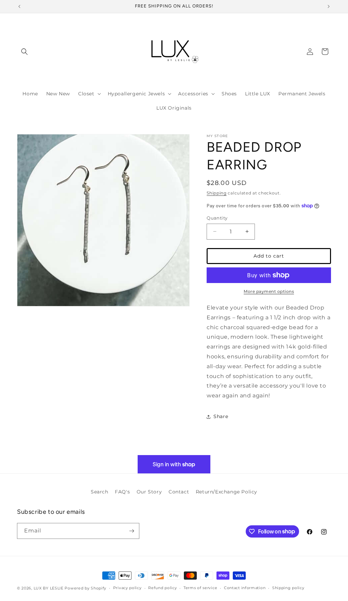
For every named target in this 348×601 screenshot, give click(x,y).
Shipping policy (288, 587)
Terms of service (200, 587)
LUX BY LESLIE (49, 588)
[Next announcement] (328, 6)
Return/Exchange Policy (226, 492)
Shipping (217, 192)
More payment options (269, 291)
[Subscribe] (131, 531)
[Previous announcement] (19, 6)
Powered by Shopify (85, 588)
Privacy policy (127, 587)
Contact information (244, 587)
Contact (179, 492)
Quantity (217, 218)
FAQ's (122, 492)
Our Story (149, 492)
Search (99, 492)
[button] (24, 51)
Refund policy (162, 587)
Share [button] (220, 416)
